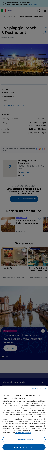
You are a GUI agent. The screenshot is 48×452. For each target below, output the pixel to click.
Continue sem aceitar (39, 388)
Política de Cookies (23, 433)
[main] (24, 419)
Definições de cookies (24, 440)
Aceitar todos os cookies (24, 447)
